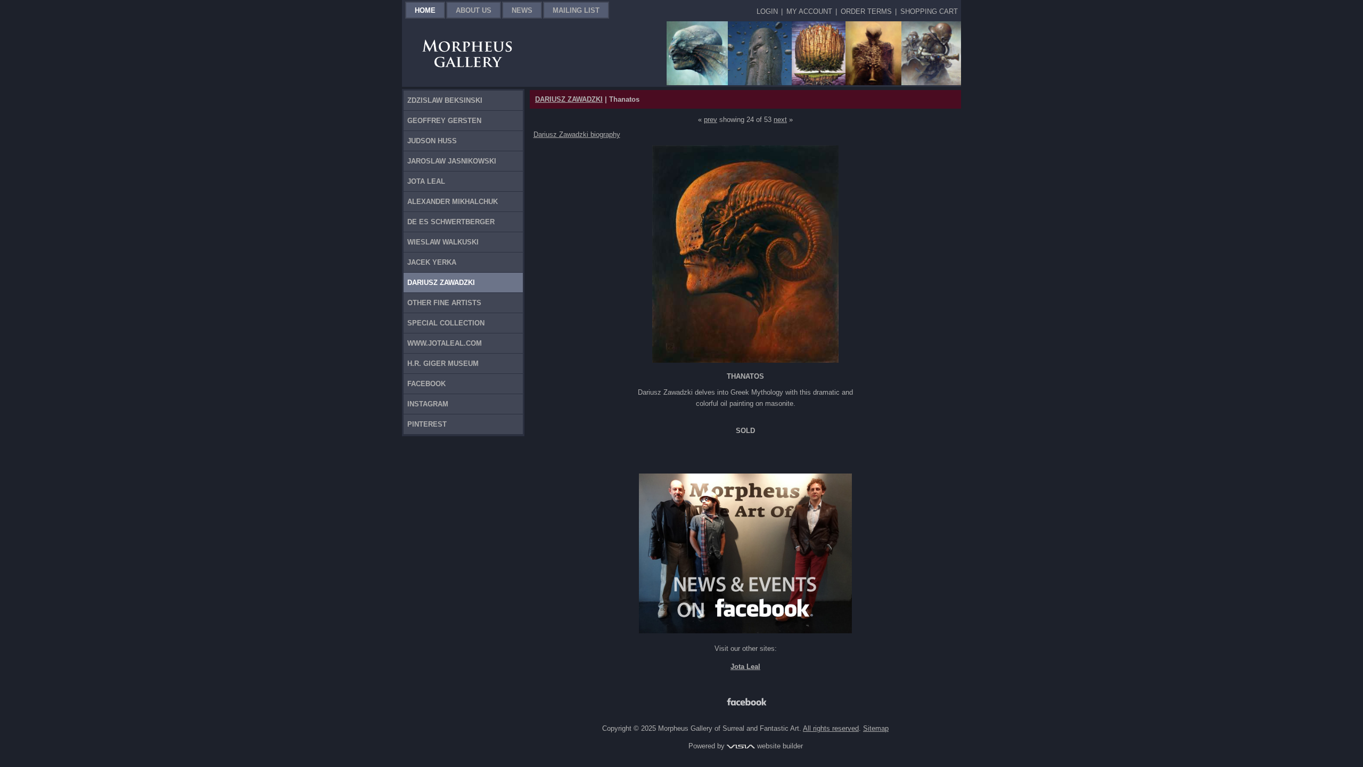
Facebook (426, 384)
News (522, 10)
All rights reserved (831, 728)
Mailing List (576, 10)
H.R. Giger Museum (443, 364)
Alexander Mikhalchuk (452, 202)
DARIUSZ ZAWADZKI (569, 99)
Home (425, 10)
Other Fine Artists (444, 303)
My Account (809, 11)
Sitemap (876, 728)
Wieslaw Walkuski (443, 242)
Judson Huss (432, 141)
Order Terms (866, 11)
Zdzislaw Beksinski (444, 100)
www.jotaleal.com (444, 343)
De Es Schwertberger (451, 222)
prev (710, 120)
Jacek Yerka (431, 262)
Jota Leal (426, 181)
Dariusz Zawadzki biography (576, 134)
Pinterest (427, 424)
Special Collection (446, 323)
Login (767, 11)
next (780, 120)
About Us (473, 10)
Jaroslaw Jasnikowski (451, 161)
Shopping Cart (929, 11)
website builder (779, 746)
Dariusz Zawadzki (441, 283)
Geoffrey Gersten (444, 121)
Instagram (427, 404)
